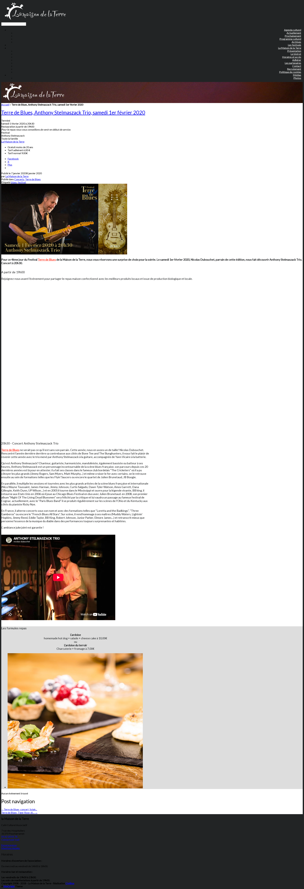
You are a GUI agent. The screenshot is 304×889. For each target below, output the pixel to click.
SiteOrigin (9, 886)
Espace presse (9, 845)
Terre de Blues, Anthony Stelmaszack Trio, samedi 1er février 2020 (73, 112)
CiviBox (70, 883)
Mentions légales (10, 848)
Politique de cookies (290, 71)
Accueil (5, 104)
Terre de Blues (33, 179)
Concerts (19, 179)
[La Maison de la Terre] (35, 20)
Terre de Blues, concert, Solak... (19, 809)
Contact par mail (10, 839)
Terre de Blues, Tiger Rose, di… (19, 812)
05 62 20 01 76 (9, 836)
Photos (297, 77)
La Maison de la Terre (12, 141)
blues (14, 182)
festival (22, 182)
